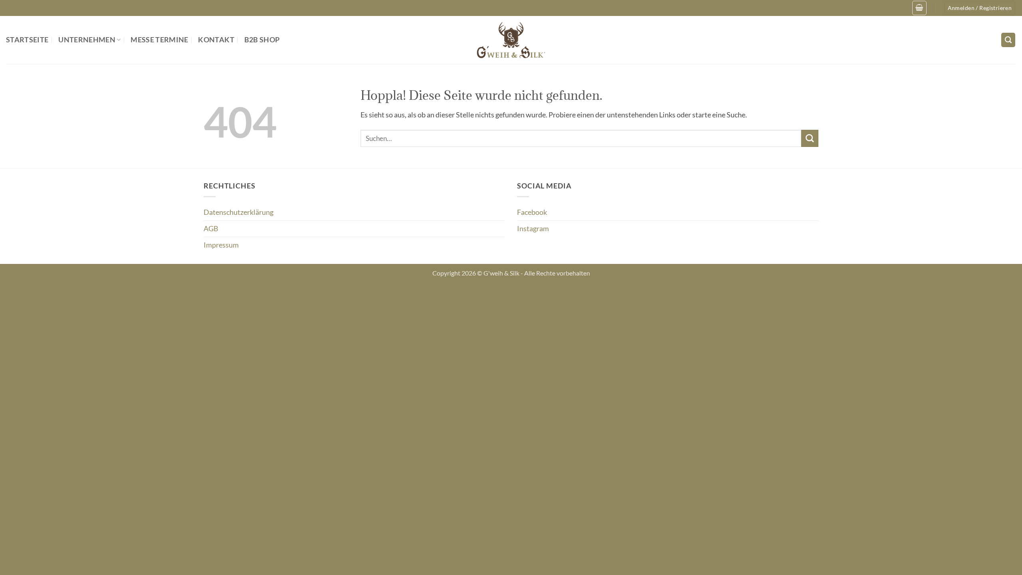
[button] (919, 8)
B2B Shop (262, 40)
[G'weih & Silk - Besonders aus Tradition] (511, 40)
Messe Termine (159, 40)
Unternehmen (86, 40)
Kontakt (216, 40)
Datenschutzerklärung (238, 212)
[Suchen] (1008, 40)
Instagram (533, 228)
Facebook (532, 212)
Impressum (221, 245)
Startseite (27, 40)
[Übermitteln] (809, 138)
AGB (211, 228)
